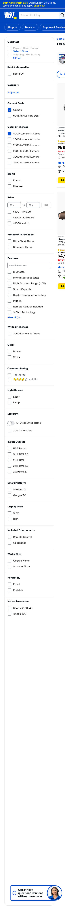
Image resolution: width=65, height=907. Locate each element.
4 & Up (33, 379)
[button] (12, 27)
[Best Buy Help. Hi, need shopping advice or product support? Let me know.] (54, 893)
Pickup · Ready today (25, 48)
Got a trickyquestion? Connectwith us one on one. (30, 893)
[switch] (11, 423)
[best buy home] (10, 15)
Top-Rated (19, 374)
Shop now (39, 5)
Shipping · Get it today (26, 54)
